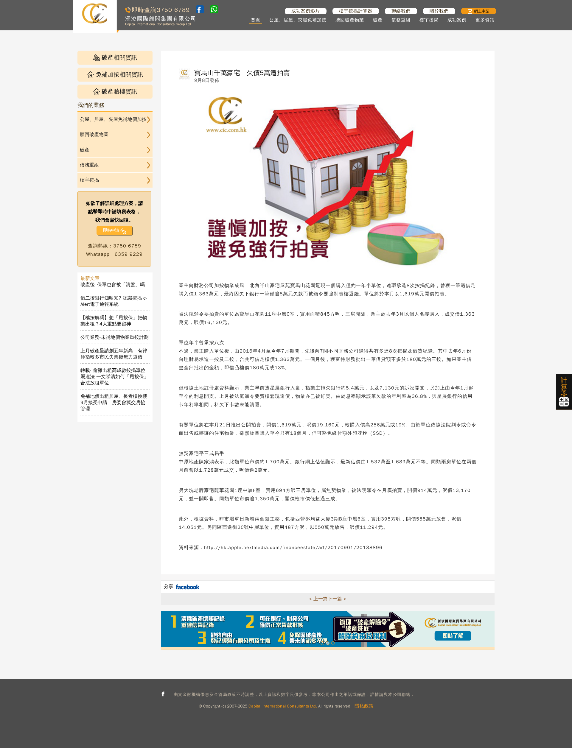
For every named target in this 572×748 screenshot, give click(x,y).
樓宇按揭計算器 (355, 11)
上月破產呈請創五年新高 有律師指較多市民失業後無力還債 (113, 354)
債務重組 (401, 20)
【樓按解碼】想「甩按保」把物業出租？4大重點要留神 (113, 321)
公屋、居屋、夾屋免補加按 (298, 20)
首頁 (255, 20)
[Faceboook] (200, 12)
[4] (214, 10)
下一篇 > (337, 599)
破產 (378, 20)
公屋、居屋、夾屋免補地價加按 (113, 119)
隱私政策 (364, 706)
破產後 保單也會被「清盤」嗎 (112, 285)
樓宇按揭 (429, 20)
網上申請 (481, 11)
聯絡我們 (401, 11)
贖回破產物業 (349, 20)
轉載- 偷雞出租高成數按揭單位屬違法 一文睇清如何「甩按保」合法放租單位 (114, 376)
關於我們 (439, 11)
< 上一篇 (318, 599)
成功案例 (457, 20)
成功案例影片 (305, 11)
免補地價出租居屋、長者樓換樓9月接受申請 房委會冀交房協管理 (113, 402)
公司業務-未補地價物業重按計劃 (114, 337)
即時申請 (111, 230)
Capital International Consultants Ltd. (282, 706)
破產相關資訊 (119, 57)
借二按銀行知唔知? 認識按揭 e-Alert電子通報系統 (113, 301)
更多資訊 (485, 20)
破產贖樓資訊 (119, 91)
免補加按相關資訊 (119, 74)
